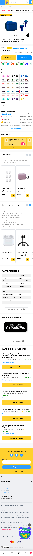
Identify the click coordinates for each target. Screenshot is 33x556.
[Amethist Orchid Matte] (8, 76)
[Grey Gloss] (18, 87)
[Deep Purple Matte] (4, 87)
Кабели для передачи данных (11, 215)
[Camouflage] (13, 80)
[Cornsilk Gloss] (8, 83)
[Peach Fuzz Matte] (4, 95)
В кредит (24, 57)
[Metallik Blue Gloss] (13, 91)
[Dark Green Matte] (22, 83)
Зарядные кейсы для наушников (12, 213)
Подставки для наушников (18, 211)
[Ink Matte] (4, 91)
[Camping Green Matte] (22, 80)
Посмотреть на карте (6, 529)
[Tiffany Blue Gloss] (4, 99)
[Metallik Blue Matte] (18, 91)
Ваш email (5, 459)
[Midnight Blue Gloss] (22, 91)
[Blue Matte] (27, 76)
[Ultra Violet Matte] (18, 99)
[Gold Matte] (13, 87)
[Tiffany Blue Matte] (8, 99)
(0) (21, 52)
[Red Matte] (27, 95)
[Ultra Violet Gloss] (13, 99)
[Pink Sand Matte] (18, 95)
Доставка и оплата (16, 128)
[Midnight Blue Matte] (27, 91)
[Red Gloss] (22, 95)
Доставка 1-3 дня (16, 367)
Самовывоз (7, 114)
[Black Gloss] (13, 76)
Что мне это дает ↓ (17, 147)
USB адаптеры (6, 227)
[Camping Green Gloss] (18, 80)
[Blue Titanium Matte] (4, 80)
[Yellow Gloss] (22, 99)
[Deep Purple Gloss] (27, 83)
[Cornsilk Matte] (13, 83)
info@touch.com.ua (5, 501)
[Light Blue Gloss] (8, 91)
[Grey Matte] (22, 87)
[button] (27, 155)
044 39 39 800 (5, 492)
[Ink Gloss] (27, 87)
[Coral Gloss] (4, 83)
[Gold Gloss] (8, 87)
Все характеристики (15, 309)
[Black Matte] (18, 76)
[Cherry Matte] (27, 80)
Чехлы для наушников (9, 163)
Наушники (21, 275)
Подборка (5, 160)
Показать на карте (8, 362)
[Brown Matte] (8, 80)
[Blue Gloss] (22, 76)
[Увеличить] (16, 26)
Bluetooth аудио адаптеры (11, 222)
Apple (20, 278)
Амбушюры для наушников (18, 160)
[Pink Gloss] (8, 95)
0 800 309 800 (5, 489)
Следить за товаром (20, 49)
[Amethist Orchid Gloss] (4, 76)
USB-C (4, 105)
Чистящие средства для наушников (13, 224)
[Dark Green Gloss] (18, 83)
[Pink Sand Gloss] (13, 95)
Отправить (16, 467)
